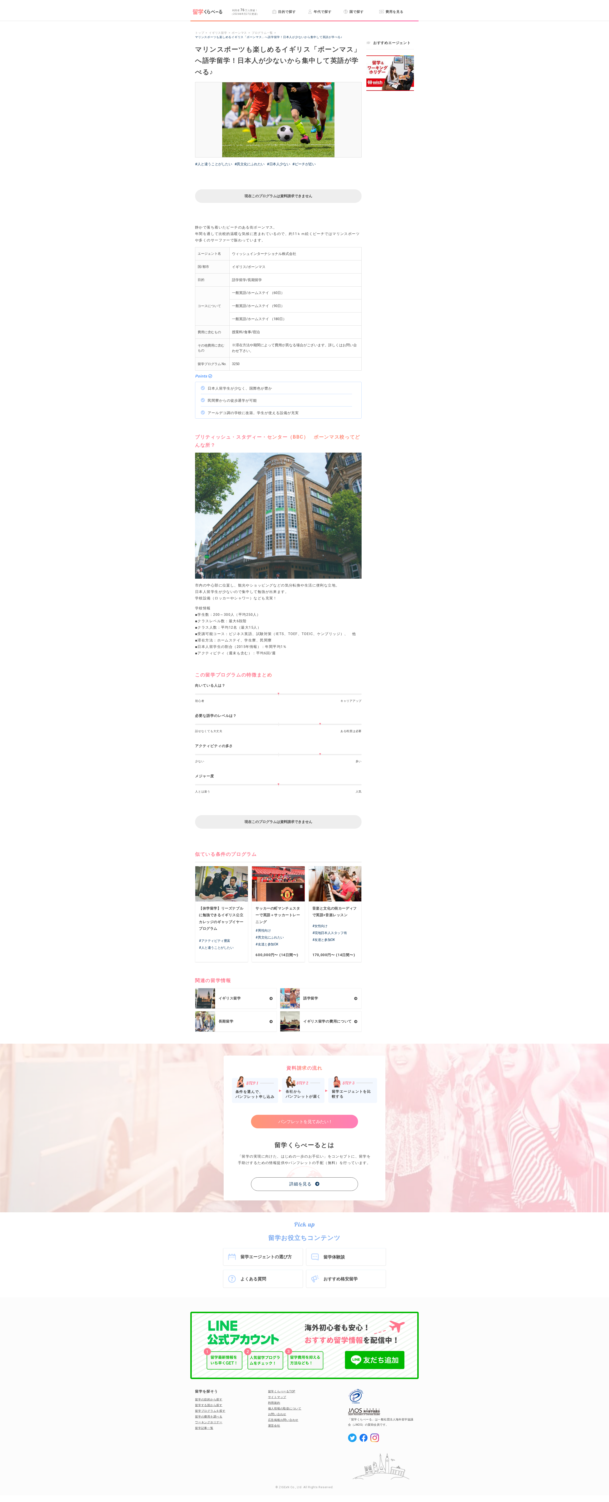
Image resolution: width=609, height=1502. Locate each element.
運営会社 (274, 1425)
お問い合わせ (277, 1414)
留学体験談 (334, 1256)
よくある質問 (253, 1278)
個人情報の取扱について (284, 1408)
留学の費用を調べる (208, 1416)
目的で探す (287, 12)
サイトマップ (277, 1397)
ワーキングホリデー (208, 1422)
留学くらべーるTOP (281, 1391)
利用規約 (274, 1402)
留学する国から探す (208, 1405)
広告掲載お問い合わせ (283, 1420)
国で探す (356, 12)
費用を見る (394, 12)
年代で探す (322, 12)
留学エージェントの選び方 (266, 1256)
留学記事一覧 (204, 1428)
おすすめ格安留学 (341, 1278)
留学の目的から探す (208, 1399)
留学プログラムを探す (210, 1411)
